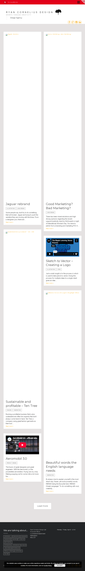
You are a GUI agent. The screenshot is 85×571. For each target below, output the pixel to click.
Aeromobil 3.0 (16, 458)
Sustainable (18, 550)
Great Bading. (8, 542)
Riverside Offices (35, 531)
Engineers (7, 539)
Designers (24, 536)
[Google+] (72, 22)
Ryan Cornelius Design (37, 529)
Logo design (7, 548)
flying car (21, 539)
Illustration (11, 208)
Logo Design (20, 208)
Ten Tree (6, 553)
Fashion (9, 410)
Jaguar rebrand (18, 204)
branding (16, 536)
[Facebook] (69, 22)
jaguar (24, 545)
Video (59, 269)
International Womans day (12, 545)
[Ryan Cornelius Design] (33, 12)
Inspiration (17, 410)
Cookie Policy (48, 565)
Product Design (11, 463)
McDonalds (16, 548)
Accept (60, 565)
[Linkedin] (80, 22)
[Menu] (78, 2)
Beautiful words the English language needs (61, 466)
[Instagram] (76, 22)
